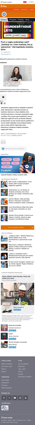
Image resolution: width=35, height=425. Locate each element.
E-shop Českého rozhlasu (12, 273)
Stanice (4, 369)
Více (27, 20)
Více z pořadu (7, 233)
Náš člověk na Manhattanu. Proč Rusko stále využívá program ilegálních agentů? (20, 183)
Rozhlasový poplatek (24, 377)
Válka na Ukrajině (7, 364)
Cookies (3, 420)
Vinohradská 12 (6, 54)
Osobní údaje (11, 420)
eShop (4, 371)
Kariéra (20, 371)
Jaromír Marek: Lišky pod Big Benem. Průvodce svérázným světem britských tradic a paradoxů (21, 200)
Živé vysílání (6, 167)
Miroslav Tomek (6, 135)
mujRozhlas (4, 154)
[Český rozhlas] (6, 2)
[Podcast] (1, 103)
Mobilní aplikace (7, 388)
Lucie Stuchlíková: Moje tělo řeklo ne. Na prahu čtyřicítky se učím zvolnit (21, 209)
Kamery (32, 9)
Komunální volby (7, 366)
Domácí (4, 20)
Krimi (15, 159)
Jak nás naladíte (23, 364)
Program (16, 9)
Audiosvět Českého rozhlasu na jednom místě (14, 174)
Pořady (21, 20)
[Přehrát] (3, 97)
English (29, 420)
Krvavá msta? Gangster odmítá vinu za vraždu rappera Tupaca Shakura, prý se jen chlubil (21, 264)
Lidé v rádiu (21, 369)
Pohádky (5, 163)
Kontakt (20, 374)
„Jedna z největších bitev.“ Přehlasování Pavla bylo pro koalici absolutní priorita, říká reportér (21, 255)
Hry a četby (6, 159)
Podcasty (4, 385)
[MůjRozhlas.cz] (3, 63)
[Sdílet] (4, 103)
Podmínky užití (21, 420)
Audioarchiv (24, 9)
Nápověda (21, 366)
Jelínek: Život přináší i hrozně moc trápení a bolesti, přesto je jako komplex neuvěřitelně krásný (21, 217)
